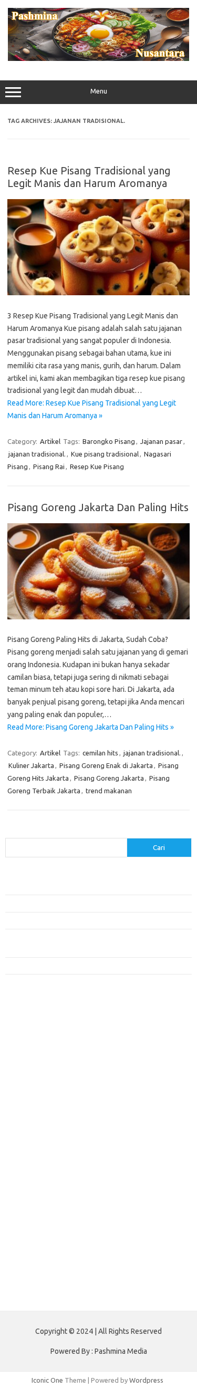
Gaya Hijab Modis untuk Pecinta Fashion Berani (76, 886)
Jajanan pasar (161, 441)
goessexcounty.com (42, 1058)
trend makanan (109, 790)
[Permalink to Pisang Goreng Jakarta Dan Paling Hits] (98, 617)
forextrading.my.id (40, 1159)
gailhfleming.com (37, 1199)
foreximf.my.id (33, 1128)
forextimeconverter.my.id (51, 1169)
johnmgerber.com (38, 1270)
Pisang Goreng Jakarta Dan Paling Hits (98, 507)
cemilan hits (100, 752)
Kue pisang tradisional (105, 454)
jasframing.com (34, 1118)
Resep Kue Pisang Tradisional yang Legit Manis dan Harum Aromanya (89, 176)
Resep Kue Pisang (97, 466)
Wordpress (146, 1380)
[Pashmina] (98, 58)
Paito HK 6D (24, 1294)
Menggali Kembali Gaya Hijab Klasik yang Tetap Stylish (87, 965)
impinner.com (31, 1108)
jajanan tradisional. (37, 454)
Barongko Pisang (108, 441)
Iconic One (47, 1380)
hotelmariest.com (38, 1078)
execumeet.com (36, 1027)
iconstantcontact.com (44, 1098)
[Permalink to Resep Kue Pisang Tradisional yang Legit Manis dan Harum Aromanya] (98, 292)
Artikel (50, 441)
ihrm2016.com (33, 1229)
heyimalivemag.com (41, 1209)
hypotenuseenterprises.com (55, 1088)
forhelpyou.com (35, 1189)
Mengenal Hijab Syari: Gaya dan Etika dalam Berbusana (88, 920)
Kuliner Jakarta (31, 765)
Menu (98, 91)
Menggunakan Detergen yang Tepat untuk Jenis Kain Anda (92, 903)
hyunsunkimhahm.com (45, 1219)
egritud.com (29, 1179)
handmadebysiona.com (47, 1068)
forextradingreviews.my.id (52, 1149)
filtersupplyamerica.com (49, 1048)
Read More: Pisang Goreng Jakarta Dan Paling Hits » (90, 727)
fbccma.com (29, 1038)
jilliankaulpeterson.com (46, 1250)
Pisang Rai (49, 466)
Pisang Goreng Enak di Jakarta (106, 765)
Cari (11, 831)
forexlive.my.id (34, 1139)
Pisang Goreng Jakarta (109, 778)
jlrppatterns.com (37, 1260)
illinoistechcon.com (40, 1240)
